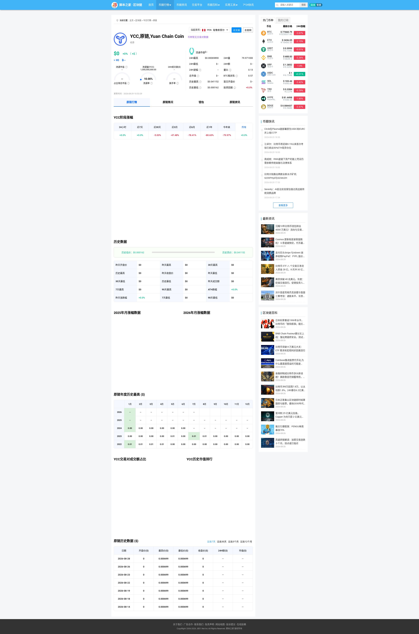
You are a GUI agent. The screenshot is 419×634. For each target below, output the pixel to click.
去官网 (248, 30)
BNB (269, 56)
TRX (269, 89)
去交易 (236, 30)
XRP (269, 64)
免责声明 (209, 624)
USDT (270, 48)
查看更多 (283, 205)
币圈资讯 (181, 4)
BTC (269, 31)
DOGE (270, 105)
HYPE (270, 97)
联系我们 (198, 624)
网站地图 (220, 624)
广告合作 (188, 624)
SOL (269, 81)
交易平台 (197, 4)
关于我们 (177, 624)
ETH (269, 40)
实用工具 (230, 4)
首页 (151, 4)
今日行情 (147, 20)
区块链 (137, 5)
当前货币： (208, 30)
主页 (131, 20)
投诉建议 (230, 624)
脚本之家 (125, 5)
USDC (270, 72)
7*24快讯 (248, 4)
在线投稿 (241, 624)
